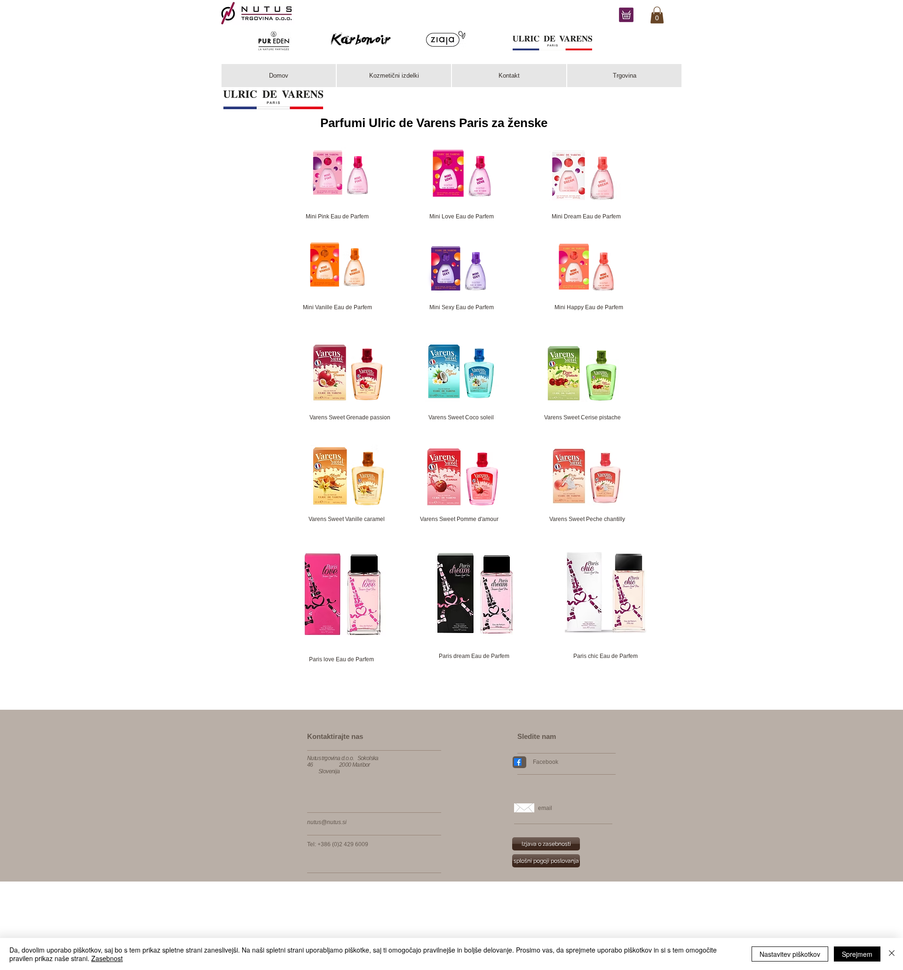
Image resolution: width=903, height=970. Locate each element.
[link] (657, 15)
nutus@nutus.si (327, 822)
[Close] (891, 954)
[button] (347, 418)
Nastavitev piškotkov (790, 954)
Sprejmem (857, 954)
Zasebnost (107, 958)
